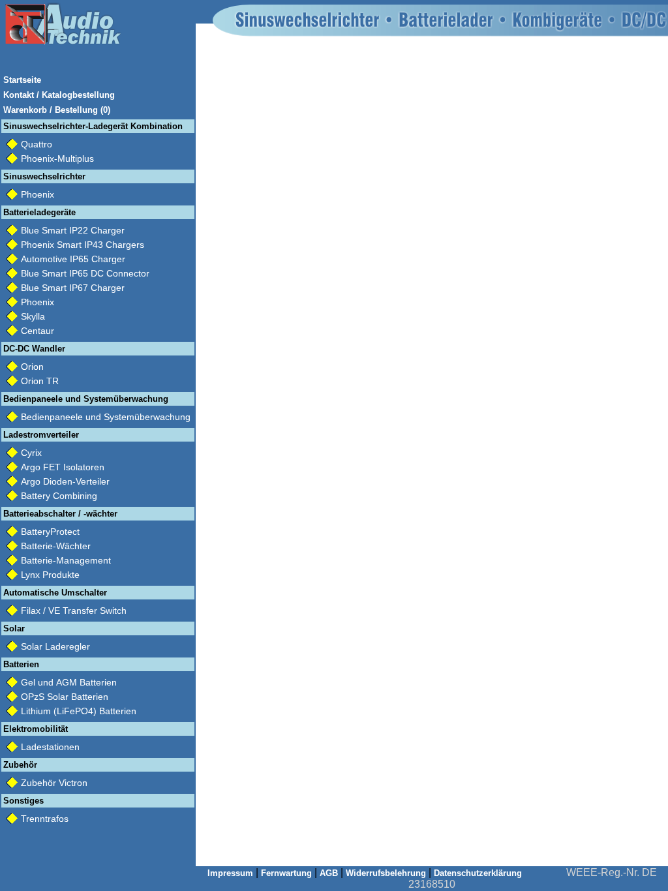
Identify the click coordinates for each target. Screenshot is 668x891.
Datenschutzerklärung (478, 873)
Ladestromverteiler (41, 435)
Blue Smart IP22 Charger (73, 230)
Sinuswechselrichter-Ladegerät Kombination (93, 126)
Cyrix (31, 452)
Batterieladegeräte (39, 212)
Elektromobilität (35, 729)
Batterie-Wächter (56, 546)
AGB (329, 873)
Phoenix (37, 194)
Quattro (36, 144)
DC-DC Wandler (34, 349)
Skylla (33, 316)
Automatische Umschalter (55, 592)
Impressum (230, 873)
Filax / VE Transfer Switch (74, 610)
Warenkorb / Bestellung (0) (56, 110)
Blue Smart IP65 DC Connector (85, 273)
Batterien (21, 664)
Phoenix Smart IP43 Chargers (82, 244)
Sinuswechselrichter (44, 176)
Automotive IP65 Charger (73, 259)
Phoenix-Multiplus (57, 158)
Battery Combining (59, 496)
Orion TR (40, 381)
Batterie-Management (66, 560)
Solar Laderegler (55, 646)
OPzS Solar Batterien (64, 696)
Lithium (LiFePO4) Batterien (78, 711)
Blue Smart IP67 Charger (73, 287)
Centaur (37, 330)
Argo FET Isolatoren (62, 467)
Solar (14, 628)
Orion (32, 366)
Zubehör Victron (54, 783)
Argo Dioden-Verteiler (65, 481)
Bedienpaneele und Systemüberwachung (85, 399)
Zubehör (20, 765)
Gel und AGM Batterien (69, 682)
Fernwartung (286, 873)
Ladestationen (50, 747)
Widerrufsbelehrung (386, 873)
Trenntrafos (44, 818)
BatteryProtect (50, 531)
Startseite (22, 80)
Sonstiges (23, 801)
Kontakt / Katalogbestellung (59, 95)
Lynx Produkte (50, 574)
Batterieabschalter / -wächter (60, 514)
